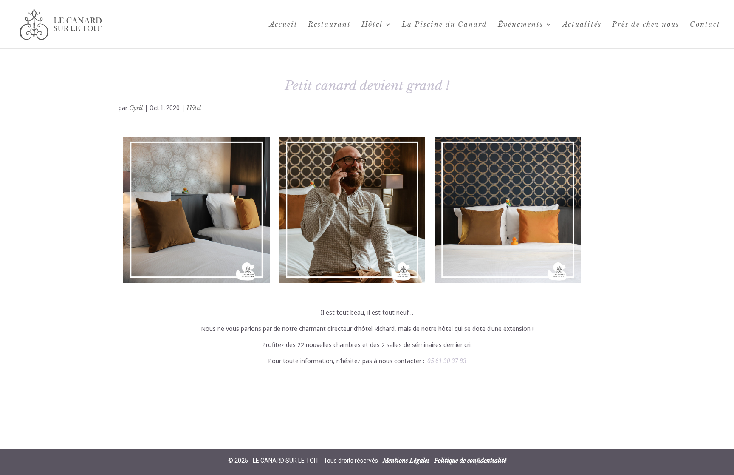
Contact (705, 24)
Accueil (283, 24)
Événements (520, 24)
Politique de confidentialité (470, 460)
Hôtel (372, 24)
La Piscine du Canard (444, 24)
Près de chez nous (645, 24)
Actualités (581, 24)
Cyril (136, 108)
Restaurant (329, 24)
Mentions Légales (406, 460)
